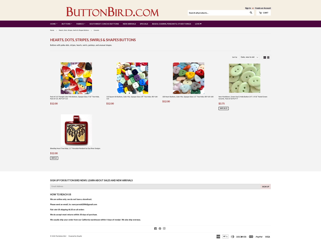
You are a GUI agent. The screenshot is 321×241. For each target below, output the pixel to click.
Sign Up (265, 187)
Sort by (234, 57)
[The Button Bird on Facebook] (155, 229)
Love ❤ (198, 24)
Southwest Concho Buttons (104, 24)
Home (53, 24)
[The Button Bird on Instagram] (164, 229)
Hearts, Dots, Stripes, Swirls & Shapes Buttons (74, 30)
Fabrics (80, 24)
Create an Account (263, 8)
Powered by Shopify (75, 236)
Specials (144, 24)
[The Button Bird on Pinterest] (160, 229)
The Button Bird (61, 236)
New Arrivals (129, 24)
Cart (265, 12)
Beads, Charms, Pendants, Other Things (171, 24)
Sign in (248, 8)
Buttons (66, 24)
